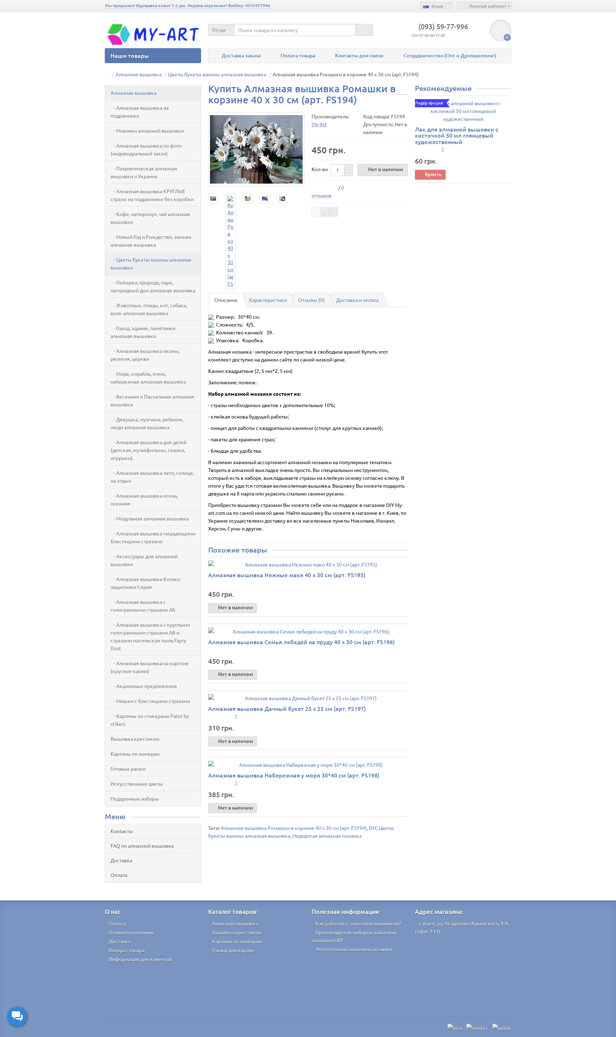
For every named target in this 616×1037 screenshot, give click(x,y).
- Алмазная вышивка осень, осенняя (144, 499)
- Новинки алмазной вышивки (147, 130)
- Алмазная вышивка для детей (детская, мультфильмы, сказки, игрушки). (148, 450)
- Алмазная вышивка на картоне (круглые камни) (150, 667)
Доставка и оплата (357, 300)
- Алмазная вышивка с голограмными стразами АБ (143, 606)
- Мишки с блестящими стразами (150, 701)
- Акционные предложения (144, 686)
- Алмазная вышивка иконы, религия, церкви (145, 355)
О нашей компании (131, 932)
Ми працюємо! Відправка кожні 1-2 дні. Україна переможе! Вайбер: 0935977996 (187, 5)
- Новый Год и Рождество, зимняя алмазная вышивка (151, 240)
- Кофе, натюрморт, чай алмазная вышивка (150, 218)
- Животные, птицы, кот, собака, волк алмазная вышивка (149, 309)
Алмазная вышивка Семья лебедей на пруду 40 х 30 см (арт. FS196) (301, 642)
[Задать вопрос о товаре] (316, 212)
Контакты (122, 831)
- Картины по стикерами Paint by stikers (150, 720)
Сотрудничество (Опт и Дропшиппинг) (450, 55)
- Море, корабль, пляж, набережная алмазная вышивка (148, 377)
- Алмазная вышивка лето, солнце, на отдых (152, 476)
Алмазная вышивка (133, 92)
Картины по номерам (135, 753)
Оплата (119, 875)
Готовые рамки (128, 768)
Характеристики (268, 300)
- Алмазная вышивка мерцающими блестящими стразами (153, 537)
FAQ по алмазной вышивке (142, 845)
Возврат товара (126, 950)
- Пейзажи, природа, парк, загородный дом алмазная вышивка (153, 286)
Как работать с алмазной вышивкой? (358, 923)
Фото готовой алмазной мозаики (353, 949)
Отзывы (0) (311, 300)
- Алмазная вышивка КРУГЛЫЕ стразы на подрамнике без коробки (152, 195)
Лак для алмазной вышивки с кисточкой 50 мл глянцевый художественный (456, 135)
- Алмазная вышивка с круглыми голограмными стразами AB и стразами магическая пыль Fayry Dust (150, 636)
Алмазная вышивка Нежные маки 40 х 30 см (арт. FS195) (286, 575)
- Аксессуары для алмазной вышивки (144, 560)
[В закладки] (325, 212)
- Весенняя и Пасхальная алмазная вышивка (152, 400)
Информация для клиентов (140, 959)
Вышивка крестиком (135, 738)
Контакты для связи (359, 55)
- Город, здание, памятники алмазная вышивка (143, 332)
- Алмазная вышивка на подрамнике (140, 111)
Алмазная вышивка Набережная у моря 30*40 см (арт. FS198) (293, 775)
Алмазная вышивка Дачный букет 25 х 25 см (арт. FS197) (287, 708)
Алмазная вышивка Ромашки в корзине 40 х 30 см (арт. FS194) (294, 828)
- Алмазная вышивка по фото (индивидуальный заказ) (146, 149)
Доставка (121, 860)
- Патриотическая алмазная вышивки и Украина (144, 172)
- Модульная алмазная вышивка (150, 518)
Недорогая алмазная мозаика (326, 835)
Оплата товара (298, 55)
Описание (225, 300)
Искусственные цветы (137, 783)
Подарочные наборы (135, 798)
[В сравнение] (333, 212)
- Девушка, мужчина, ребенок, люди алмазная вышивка (147, 423)
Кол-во (320, 169)
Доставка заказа (241, 55)
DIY (372, 828)
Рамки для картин (233, 950)
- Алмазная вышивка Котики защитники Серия (145, 583)
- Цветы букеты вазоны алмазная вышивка (151, 263)
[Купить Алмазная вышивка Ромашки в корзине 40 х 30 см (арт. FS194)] (256, 149)
